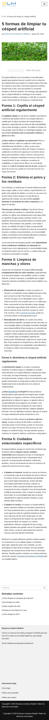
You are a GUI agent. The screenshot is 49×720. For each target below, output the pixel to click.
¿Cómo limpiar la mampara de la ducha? (17, 598)
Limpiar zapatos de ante (11, 606)
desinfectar (13, 392)
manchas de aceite (27, 313)
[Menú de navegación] (44, 4)
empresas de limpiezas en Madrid (30, 556)
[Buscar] (44, 587)
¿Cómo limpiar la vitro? (11, 614)
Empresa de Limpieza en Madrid (17, 34)
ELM (3, 16)
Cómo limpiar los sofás (11, 602)
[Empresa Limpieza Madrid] (9, 4)
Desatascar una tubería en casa (14, 610)
